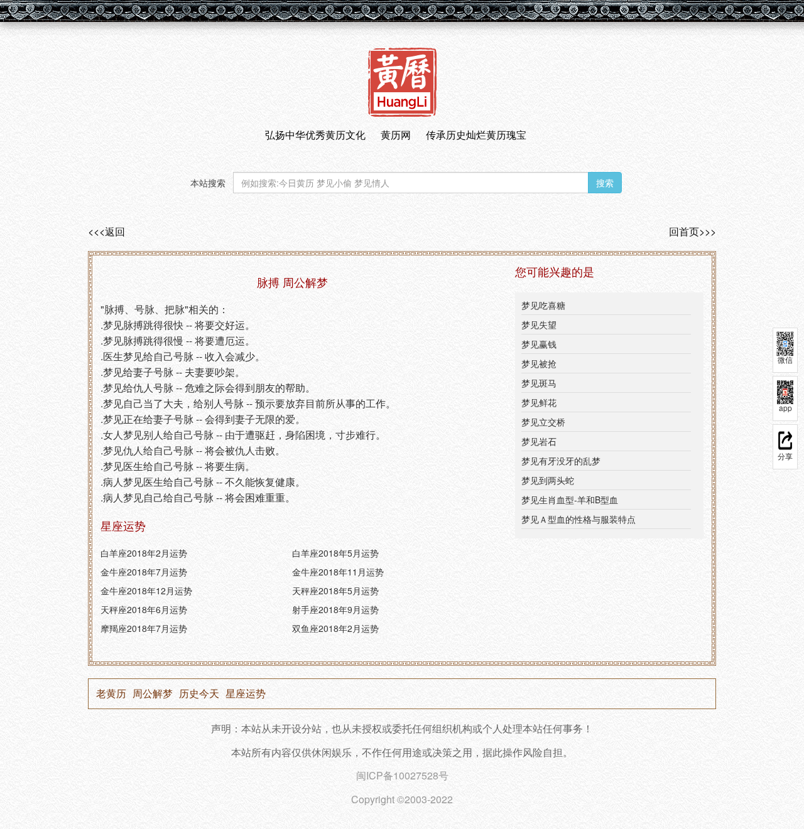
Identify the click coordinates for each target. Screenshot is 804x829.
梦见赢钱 (539, 344)
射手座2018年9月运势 (335, 609)
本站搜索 (207, 182)
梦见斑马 (539, 383)
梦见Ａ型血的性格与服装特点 (578, 519)
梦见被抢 (539, 363)
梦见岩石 (539, 441)
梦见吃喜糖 (543, 305)
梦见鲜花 (539, 402)
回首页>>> (692, 231)
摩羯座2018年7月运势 (143, 628)
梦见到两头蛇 (547, 480)
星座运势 (245, 693)
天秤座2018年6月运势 (143, 609)
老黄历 (111, 693)
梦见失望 (539, 324)
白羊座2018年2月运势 (143, 553)
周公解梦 (153, 693)
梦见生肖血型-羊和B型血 (569, 499)
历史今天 (199, 693)
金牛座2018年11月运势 (338, 571)
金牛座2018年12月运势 (146, 590)
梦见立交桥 (543, 421)
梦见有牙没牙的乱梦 (560, 460)
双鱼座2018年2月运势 (335, 628)
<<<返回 (106, 231)
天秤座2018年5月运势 (335, 590)
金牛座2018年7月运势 (143, 571)
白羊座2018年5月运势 (335, 553)
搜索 (605, 182)
